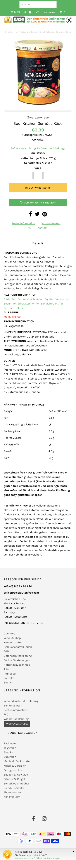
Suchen (8, 682)
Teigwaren (10, 748)
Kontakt (43, 227)
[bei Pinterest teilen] (44, 215)
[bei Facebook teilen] (30, 215)
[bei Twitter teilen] (37, 215)
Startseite (11, 32)
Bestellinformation (23, 223)
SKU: (33, 153)
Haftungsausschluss (17, 664)
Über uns (9, 633)
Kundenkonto (12, 642)
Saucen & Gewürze (16, 774)
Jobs (6, 669)
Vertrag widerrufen (17, 724)
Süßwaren (10, 756)
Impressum (11, 673)
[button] (38, 202)
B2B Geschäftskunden (18, 647)
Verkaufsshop (12, 638)
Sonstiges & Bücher (16, 783)
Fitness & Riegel (14, 779)
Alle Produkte (12, 797)
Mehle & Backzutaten (17, 761)
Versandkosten (51, 223)
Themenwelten (13, 792)
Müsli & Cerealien (15, 765)
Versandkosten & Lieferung (21, 701)
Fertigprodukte (28, 32)
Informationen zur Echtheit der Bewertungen (37, 858)
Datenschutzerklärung (18, 655)
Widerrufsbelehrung (16, 719)
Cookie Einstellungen (17, 660)
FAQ (28, 227)
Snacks (8, 752)
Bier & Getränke (14, 788)
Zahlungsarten (13, 705)
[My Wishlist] (37, 12)
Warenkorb (54, 12)
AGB (6, 651)
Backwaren (10, 743)
